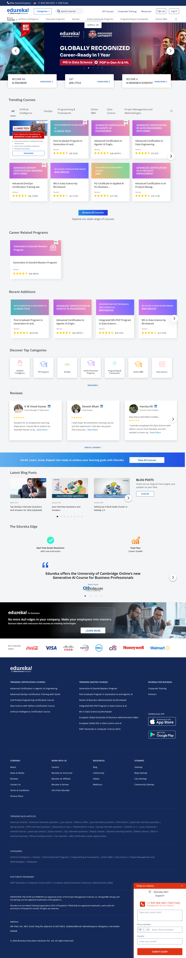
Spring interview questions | (110, 826)
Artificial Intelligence (28, 19)
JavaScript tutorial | (38, 831)
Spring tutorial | (18, 826)
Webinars (97, 784)
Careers (55, 767)
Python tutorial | (142, 831)
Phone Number (144, 924)
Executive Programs (55, 19)
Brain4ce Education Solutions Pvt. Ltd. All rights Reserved (45, 940)
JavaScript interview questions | (145, 822)
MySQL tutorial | (98, 831)
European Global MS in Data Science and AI (100, 723)
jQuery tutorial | (56, 831)
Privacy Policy (16, 796)
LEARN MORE (93, 630)
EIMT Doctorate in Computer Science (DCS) (99, 729)
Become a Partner (60, 784)
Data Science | (122, 857)
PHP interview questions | (39, 826)
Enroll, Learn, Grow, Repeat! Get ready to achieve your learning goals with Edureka (72, 460)
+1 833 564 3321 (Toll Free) (163, 903)
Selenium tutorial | (19, 822)
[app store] (162, 723)
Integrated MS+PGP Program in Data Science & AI (103, 705)
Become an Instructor (62, 773)
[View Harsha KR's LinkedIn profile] (155, 406)
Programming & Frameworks (134, 19)
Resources (146, 11)
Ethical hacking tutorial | (42, 836)
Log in (174, 11)
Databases (32, 861)
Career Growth (135, 549)
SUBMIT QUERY (160, 951)
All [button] (13, 111)
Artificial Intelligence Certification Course (30, 711)
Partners (152, 694)
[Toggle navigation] (176, 19)
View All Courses (147, 460)
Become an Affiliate (61, 778)
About (13, 767)
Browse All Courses (93, 212)
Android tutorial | (19, 831)
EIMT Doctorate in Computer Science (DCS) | (32, 882)
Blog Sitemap (140, 773)
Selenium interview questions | (45, 822)
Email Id (140, 936)
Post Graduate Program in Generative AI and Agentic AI (106, 694)
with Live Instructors (50, 549)
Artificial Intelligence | (21, 857)
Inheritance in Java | (62, 826)
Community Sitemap (144, 784)
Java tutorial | (68, 822)
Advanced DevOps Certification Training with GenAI (35, 694)
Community (98, 773)
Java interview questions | (103, 822)
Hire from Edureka (60, 790)
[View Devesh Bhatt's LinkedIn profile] (101, 406)
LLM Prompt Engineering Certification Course (32, 700)
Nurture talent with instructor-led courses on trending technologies (42, 623)
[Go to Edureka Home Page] (18, 11)
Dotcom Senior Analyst (149, 410)
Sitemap (138, 767)
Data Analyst (87, 410)
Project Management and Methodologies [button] (138, 111)
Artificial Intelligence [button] (26, 111)
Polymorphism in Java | (84, 826)
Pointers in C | (132, 826)
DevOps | (37, 857)
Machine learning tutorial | (120, 831)
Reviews (14, 778)
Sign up (161, 11)
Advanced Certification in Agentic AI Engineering (33, 688)
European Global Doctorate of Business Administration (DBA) (108, 717)
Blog (95, 767)
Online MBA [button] (94, 111)
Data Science (162, 372)
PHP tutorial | (123, 822)
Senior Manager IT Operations (37, 410)
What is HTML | (82, 822)
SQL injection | (61, 836)
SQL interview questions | (77, 831)
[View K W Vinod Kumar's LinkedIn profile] (49, 406)
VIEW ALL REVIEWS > (93, 447)
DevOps (76, 19)
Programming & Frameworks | (86, 857)
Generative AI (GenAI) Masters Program (98, 688)
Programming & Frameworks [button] (66, 111)
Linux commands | (148, 826)
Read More (42, 429)
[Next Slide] (171, 156)
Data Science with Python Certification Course (32, 705)
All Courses (107, 11)
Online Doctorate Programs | (56, 857)
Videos (96, 778)
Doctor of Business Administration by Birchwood (102, 700)
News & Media (17, 773)
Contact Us (15, 784)
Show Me (145, 494)
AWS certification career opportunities (88, 836)
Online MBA (161, 19)
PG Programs (43, 372)
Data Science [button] (111, 111)
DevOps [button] (48, 111)
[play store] (162, 737)
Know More (45, 81)
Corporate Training (127, 11)
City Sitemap (140, 778)
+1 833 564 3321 (46, 2)
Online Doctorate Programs (100, 19)
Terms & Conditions (19, 790)
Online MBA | (108, 857)
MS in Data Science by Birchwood (95, 711)
